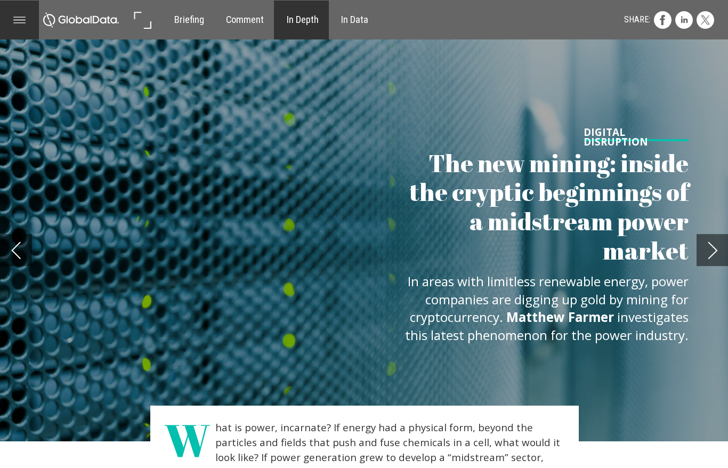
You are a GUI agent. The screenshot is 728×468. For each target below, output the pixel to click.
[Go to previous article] (16, 250)
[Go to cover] (81, 20)
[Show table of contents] (19, 20)
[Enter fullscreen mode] (142, 20)
